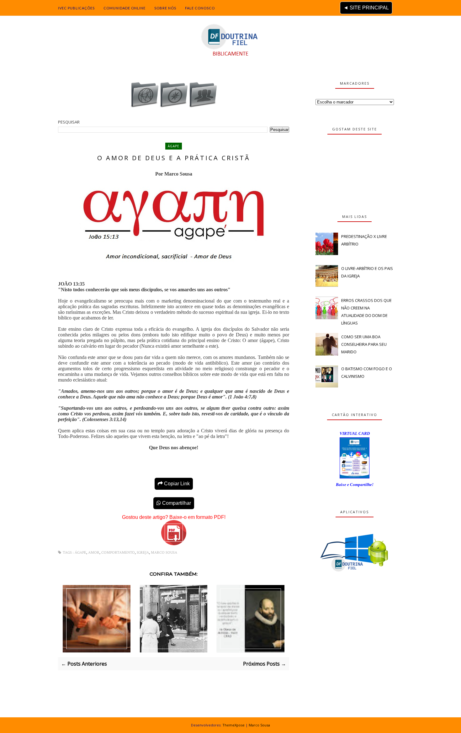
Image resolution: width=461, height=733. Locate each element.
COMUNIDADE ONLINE (124, 8)
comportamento (118, 552)
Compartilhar (176, 503)
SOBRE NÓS (165, 8)
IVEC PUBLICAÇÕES (76, 8)
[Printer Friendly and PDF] (173, 543)
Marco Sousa (164, 552)
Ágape (173, 146)
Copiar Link (176, 483)
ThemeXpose (233, 725)
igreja (143, 552)
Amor (93, 552)
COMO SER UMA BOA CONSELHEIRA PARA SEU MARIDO (364, 344)
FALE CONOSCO (200, 8)
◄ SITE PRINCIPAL (366, 7)
